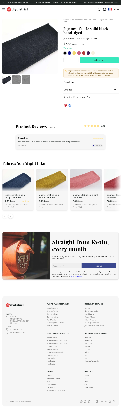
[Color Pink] (79, 53)
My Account (88, 387)
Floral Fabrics (51, 320)
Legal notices (51, 384)
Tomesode (88, 340)
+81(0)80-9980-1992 (16, 329)
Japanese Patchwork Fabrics (94, 326)
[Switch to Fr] (110, 9)
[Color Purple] (88, 53)
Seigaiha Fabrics (52, 311)
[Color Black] (65, 53)
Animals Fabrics (52, 326)
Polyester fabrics (52, 355)
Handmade (51, 361)
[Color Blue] (69, 53)
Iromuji (87, 349)
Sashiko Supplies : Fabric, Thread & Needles (80, 20)
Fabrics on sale (52, 346)
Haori (86, 355)
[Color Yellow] (74, 53)
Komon (87, 346)
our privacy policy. (76, 276)
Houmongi (88, 343)
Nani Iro (87, 308)
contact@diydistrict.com (17, 332)
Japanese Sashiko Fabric (55, 352)
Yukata (86, 352)
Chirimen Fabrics (52, 317)
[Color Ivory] (93, 53)
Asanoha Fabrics (52, 308)
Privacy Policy (51, 387)
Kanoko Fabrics (52, 314)
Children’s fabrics (90, 320)
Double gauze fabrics (91, 323)
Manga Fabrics (89, 317)
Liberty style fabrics (91, 311)
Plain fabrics (51, 358)
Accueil (86, 376)
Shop (86, 381)
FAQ (48, 381)
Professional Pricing (53, 379)
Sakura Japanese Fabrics (55, 323)
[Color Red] (83, 53)
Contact (49, 376)
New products (52, 337)
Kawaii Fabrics (89, 314)
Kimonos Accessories (91, 361)
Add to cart (99, 60)
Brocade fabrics (52, 349)
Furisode (87, 337)
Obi (85, 358)
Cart (85, 384)
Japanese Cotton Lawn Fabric (57, 340)
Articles (87, 379)
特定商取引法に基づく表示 (56, 390)
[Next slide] (10, 216)
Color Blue (98, 145)
